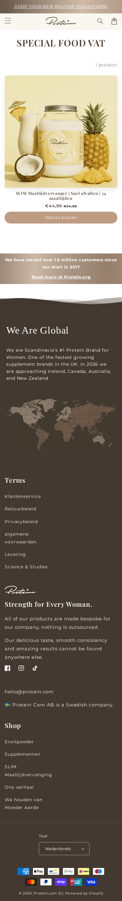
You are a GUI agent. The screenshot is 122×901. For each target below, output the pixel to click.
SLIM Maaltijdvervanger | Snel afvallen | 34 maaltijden (61, 196)
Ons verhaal (19, 787)
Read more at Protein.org (61, 277)
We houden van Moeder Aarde (24, 803)
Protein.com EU (49, 893)
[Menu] (8, 21)
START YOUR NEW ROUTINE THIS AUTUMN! (61, 6)
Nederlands (58, 848)
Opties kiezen (61, 217)
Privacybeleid (21, 521)
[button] (100, 21)
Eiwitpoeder (19, 741)
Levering (15, 554)
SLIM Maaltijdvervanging (28, 770)
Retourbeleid (20, 509)
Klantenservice (23, 496)
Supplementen (22, 754)
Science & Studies (26, 567)
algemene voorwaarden (21, 538)
